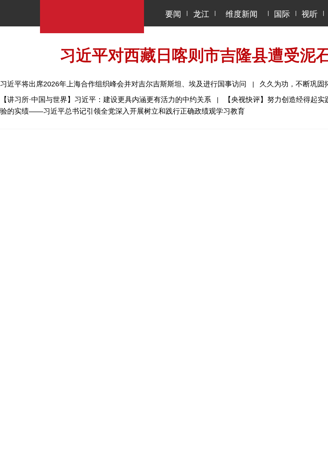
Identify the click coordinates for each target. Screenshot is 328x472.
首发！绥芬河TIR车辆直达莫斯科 (72, 359)
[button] (265, 359)
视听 (310, 14)
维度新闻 (242, 14)
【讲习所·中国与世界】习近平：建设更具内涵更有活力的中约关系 (105, 100)
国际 (282, 14)
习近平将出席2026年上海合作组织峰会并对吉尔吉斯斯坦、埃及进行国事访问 (124, 84)
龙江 (201, 14)
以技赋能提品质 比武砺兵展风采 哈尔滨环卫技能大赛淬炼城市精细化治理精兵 (133, 393)
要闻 (173, 14)
